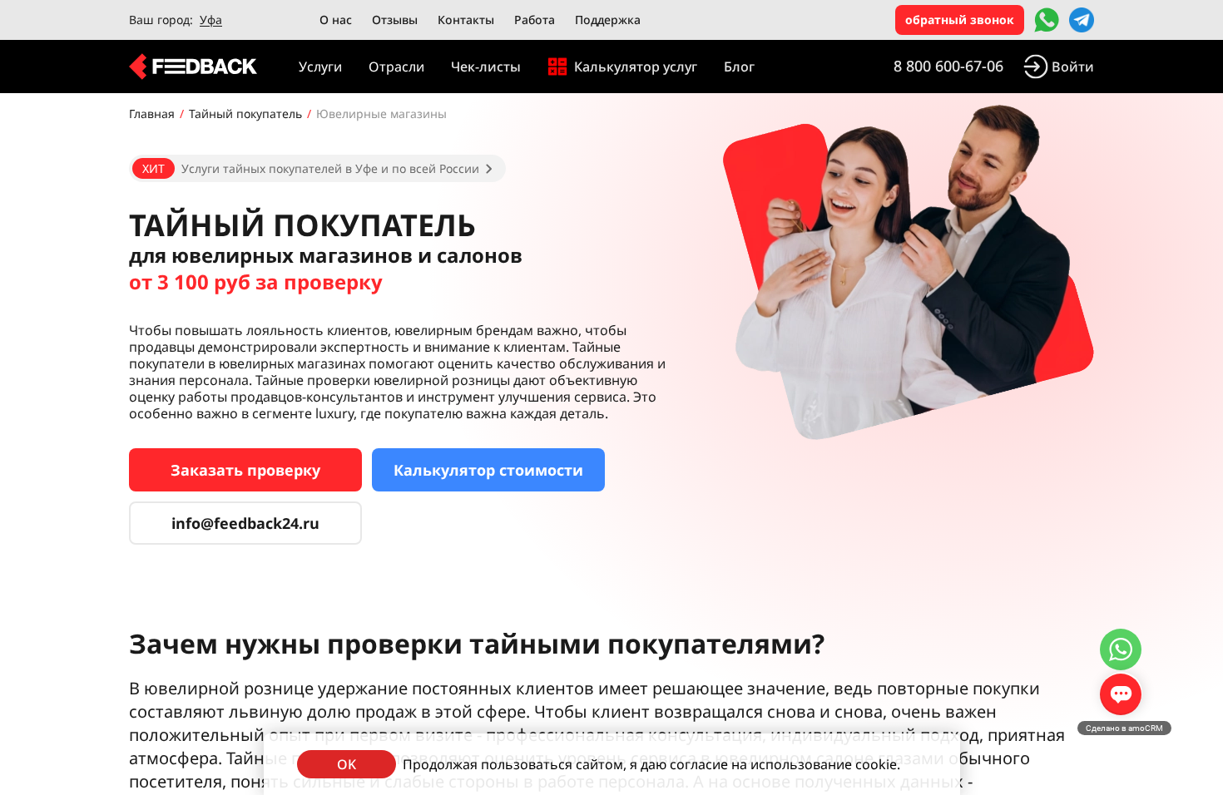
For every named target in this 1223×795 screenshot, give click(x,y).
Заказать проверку (245, 470)
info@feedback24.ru (245, 523)
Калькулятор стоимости (488, 470)
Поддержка (608, 19)
